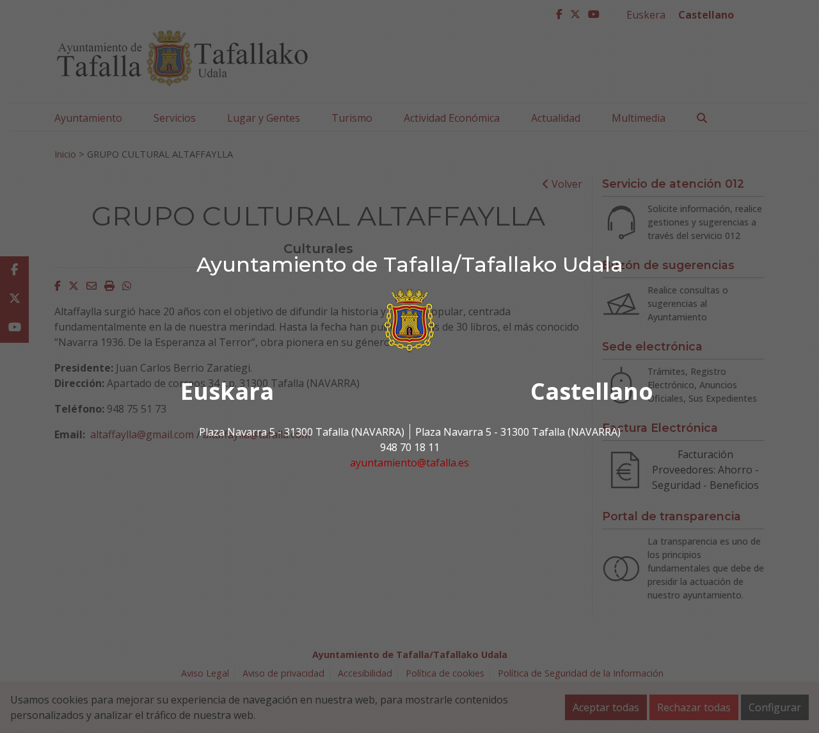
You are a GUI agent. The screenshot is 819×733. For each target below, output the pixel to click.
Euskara (227, 391)
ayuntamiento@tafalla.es (409, 463)
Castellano (591, 391)
